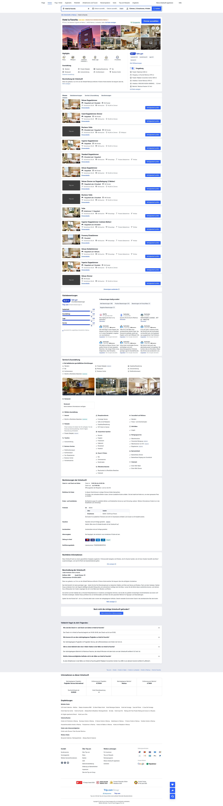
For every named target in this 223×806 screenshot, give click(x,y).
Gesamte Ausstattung (68, 74)
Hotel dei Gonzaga (126, 707)
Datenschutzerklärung (88, 763)
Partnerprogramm (108, 758)
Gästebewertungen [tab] (76, 95)
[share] (172, 790)
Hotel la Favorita (70, 19)
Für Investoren (108, 752)
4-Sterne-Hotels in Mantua (102, 721)
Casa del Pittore (137, 707)
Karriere (84, 758)
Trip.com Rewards (124, 3)
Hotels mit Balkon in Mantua (104, 724)
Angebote (135, 3)
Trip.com (109, 670)
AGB (83, 761)
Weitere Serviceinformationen (69, 758)
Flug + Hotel (58, 3)
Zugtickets (68, 3)
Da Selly (111, 711)
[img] (81, 37)
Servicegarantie (65, 755)
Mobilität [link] (77, 3)
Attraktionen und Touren (90, 3)
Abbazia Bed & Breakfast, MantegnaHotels (96, 711)
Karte (114, 3)
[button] (176, 2)
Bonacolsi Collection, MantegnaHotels (71, 738)
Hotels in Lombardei (133, 670)
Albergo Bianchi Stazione (89, 738)
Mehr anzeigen (66, 83)
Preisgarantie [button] (136, 22)
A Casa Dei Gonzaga (148, 707)
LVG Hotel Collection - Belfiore (69, 707)
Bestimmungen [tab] (106, 95)
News (83, 755)
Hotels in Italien (122, 670)
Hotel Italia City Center (67, 711)
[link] (165, 2)
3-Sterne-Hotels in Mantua (132, 721)
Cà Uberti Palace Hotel (99, 707)
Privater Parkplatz (101, 366)
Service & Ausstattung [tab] (92, 95)
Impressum (85, 769)
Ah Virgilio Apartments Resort (69, 714)
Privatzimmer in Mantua (88, 724)
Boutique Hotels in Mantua (86, 721)
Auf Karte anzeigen (135, 89)
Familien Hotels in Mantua (148, 721)
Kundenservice (65, 752)
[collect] (172, 784)
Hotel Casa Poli (119, 711)
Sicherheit (106, 763)
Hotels (50, 3)
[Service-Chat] (172, 796)
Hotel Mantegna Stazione (113, 707)
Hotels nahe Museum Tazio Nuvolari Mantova (73, 731)
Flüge (43, 3)
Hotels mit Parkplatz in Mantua (121, 724)
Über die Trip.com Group (88, 772)
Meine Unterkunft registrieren (112, 761)
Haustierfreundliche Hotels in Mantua (71, 724)
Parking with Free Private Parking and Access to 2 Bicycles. (139, 711)
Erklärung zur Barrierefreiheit (89, 766)
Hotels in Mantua (145, 670)
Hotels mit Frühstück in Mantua (69, 721)
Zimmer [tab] (64, 95)
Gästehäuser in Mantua (117, 721)
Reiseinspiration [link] (105, 3)
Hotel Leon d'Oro (82, 714)
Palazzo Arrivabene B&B (85, 707)
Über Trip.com (86, 752)
